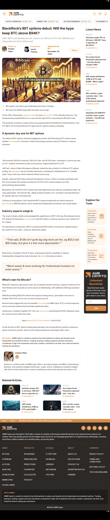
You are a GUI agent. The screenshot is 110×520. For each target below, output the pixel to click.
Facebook (50, 459)
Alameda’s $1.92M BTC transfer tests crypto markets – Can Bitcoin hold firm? (95, 117)
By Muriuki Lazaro (69, 412)
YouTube (50, 475)
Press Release (30, 459)
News (24, 401)
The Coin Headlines (98, 472)
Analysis (25, 385)
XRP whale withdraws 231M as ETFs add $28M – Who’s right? (30, 407)
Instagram (51, 469)
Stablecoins (8, 475)
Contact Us (73, 464)
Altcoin (66, 385)
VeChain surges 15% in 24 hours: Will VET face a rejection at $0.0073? (30, 391)
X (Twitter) (51, 454)
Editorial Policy (97, 467)
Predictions (29, 464)
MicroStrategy (8, 203)
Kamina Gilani (11, 50)
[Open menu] (4, 14)
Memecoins (7, 480)
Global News (8, 485)
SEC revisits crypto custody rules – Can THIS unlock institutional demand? (71, 407)
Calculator (30, 475)
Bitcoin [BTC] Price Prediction (39, 320)
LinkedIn (50, 464)
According (43, 303)
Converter (29, 469)
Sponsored (29, 454)
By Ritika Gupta (27, 412)
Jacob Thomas (33, 50)
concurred (43, 311)
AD (107, 0)
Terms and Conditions (95, 460)
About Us (72, 454)
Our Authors (74, 459)
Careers (71, 475)
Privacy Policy (96, 454)
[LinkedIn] (17, 357)
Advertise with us (76, 469)
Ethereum (6, 459)
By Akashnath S (28, 396)
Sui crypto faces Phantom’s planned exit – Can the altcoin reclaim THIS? (71, 391)
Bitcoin (88, 110)
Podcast (28, 480)
